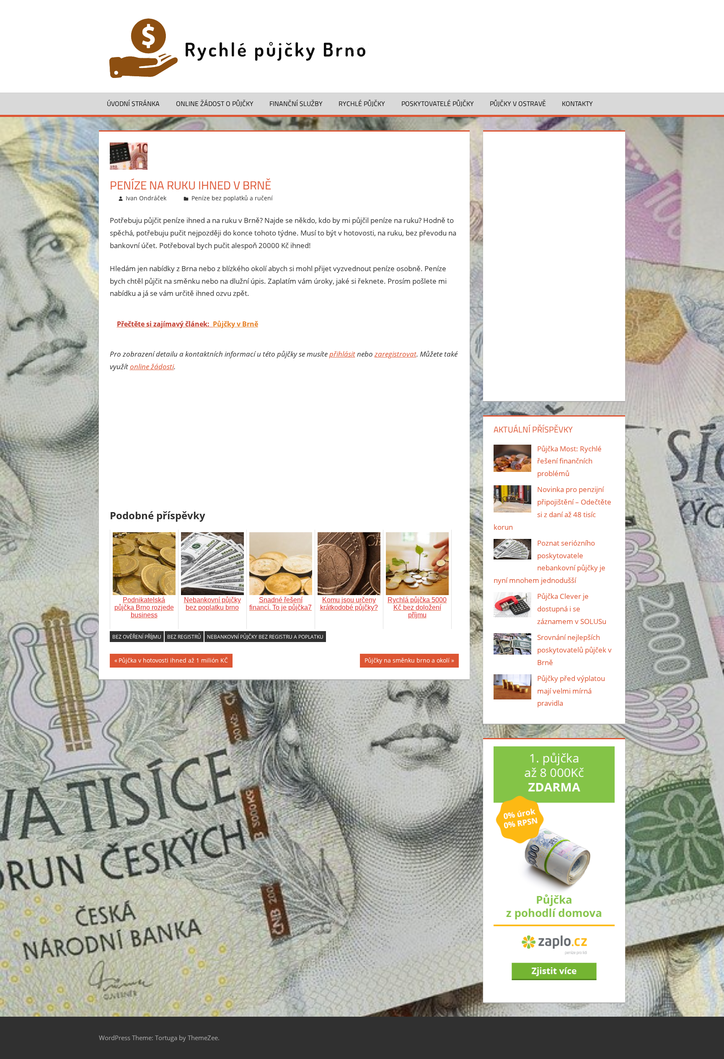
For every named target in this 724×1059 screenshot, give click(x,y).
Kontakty (577, 103)
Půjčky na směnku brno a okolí (407, 662)
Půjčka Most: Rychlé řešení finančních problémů (569, 461)
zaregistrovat (395, 354)
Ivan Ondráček (146, 198)
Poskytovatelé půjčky (437, 103)
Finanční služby (296, 103)
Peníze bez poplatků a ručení (232, 198)
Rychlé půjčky (362, 103)
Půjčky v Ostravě (518, 103)
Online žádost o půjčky (214, 103)
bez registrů (184, 636)
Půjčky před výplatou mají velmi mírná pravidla (571, 690)
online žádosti (152, 366)
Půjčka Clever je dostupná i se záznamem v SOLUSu (571, 608)
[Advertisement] (284, 442)
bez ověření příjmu (136, 636)
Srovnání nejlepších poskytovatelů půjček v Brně (574, 649)
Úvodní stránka (133, 103)
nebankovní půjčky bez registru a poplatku (265, 636)
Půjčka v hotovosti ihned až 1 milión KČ (173, 662)
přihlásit (342, 354)
